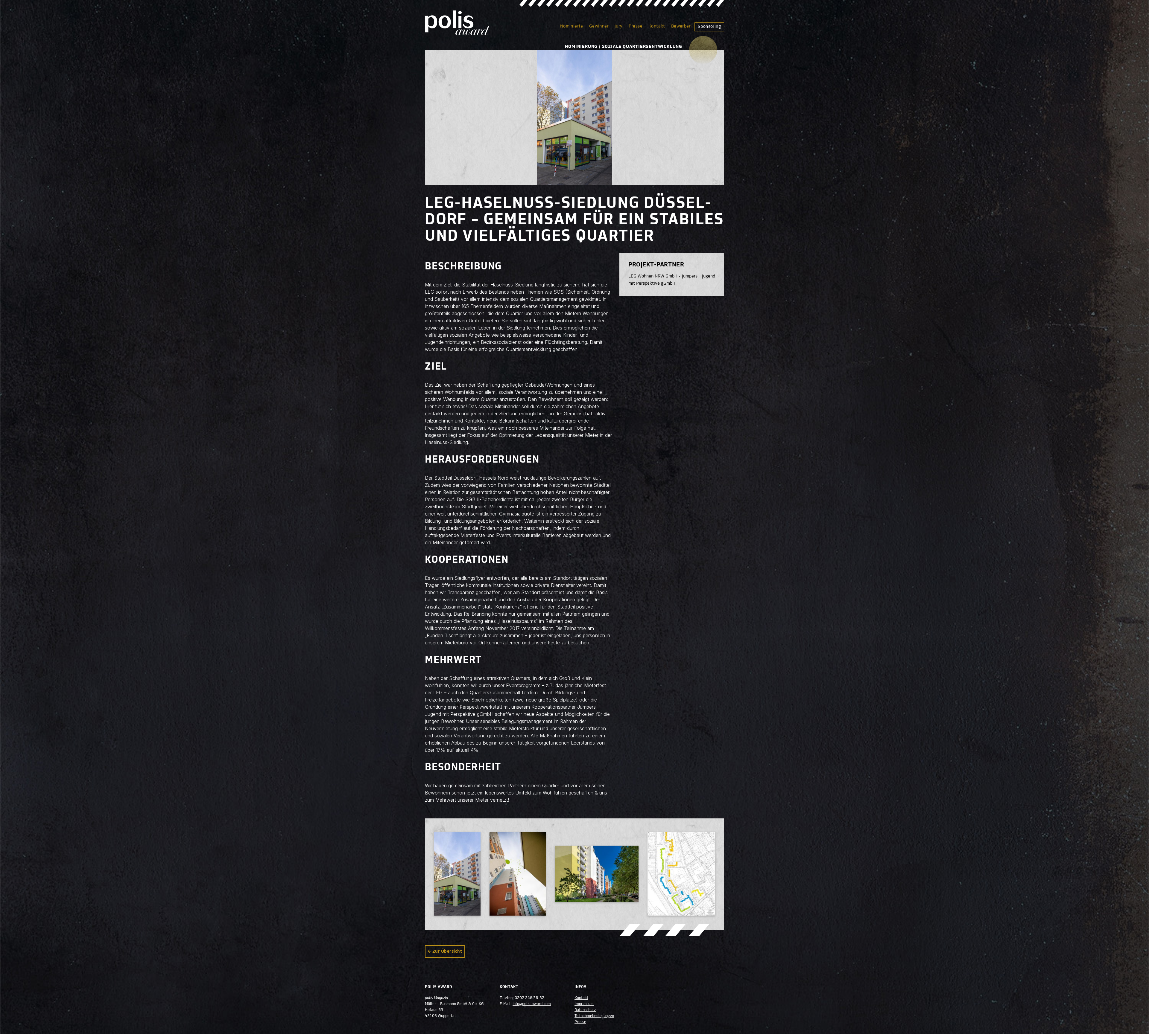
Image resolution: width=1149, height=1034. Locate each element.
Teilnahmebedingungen (594, 1016)
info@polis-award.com (532, 1004)
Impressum (584, 1004)
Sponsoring (709, 26)
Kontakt (656, 26)
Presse (635, 26)
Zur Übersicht (447, 951)
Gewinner (599, 26)
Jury (619, 26)
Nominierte (571, 26)
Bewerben (681, 26)
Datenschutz (585, 1010)
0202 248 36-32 (529, 998)
